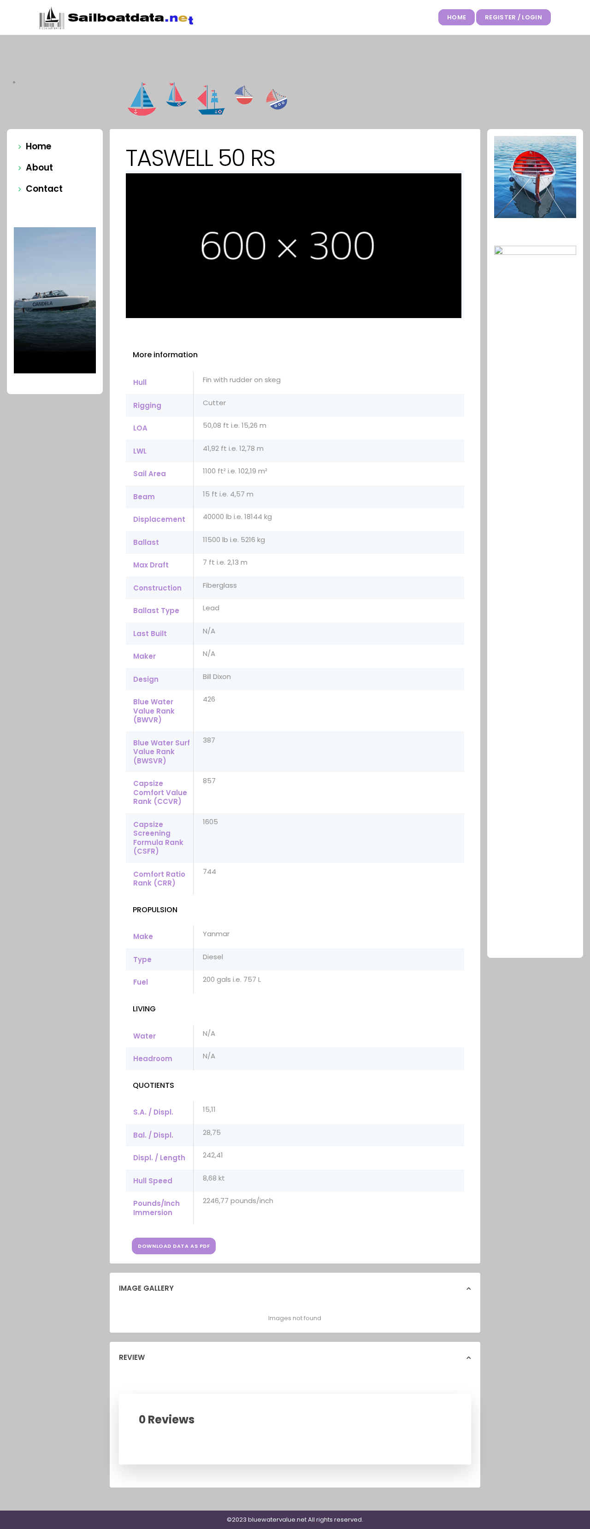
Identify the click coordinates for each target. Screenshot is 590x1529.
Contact (44, 189)
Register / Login (513, 17)
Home (456, 17)
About (39, 167)
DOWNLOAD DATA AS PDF (174, 1246)
